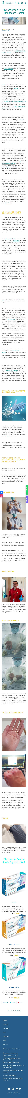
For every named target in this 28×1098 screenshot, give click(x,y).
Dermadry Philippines (15, 1093)
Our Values (6, 1028)
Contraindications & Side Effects (11, 1049)
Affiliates (5, 1045)
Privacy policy (6, 1058)
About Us (5, 1024)
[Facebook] (1, 492)
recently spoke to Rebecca (10, 239)
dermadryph (13, 1075)
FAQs (4, 1032)
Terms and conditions (16, 1058)
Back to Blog (15, 1010)
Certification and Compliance (10, 1053)
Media (4, 1040)
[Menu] (25, 2)
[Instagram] (1, 495)
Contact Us (6, 1036)
